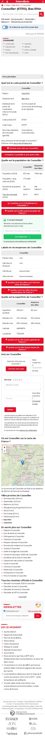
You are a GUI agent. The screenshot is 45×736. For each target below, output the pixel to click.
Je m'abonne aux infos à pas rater (23, 27)
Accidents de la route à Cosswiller (17, 558)
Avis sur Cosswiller (30, 50)
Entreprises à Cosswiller (13, 573)
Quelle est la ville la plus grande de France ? (24, 341)
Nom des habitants (11, 53)
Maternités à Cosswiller (13, 570)
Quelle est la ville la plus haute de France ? (23, 348)
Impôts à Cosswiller (12, 548)
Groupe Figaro (19, 708)
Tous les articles (19, 704)
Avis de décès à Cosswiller (14, 533)
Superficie (27, 44)
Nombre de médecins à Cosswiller (18, 545)
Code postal (9, 44)
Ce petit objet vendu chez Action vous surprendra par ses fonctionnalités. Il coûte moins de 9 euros (21, 686)
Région (8, 50)
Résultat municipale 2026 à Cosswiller (19, 583)
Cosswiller (26, 5)
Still (5, 511)
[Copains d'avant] (12, 728)
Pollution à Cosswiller (12, 539)
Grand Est (26, 93)
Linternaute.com (12, 611)
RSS (26, 704)
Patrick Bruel (9, 641)
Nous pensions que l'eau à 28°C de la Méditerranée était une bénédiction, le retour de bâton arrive (23, 659)
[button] (22, 462)
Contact (9, 704)
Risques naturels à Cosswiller (15, 542)
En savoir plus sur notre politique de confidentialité (20, 241)
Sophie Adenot (10, 632)
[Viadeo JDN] (33, 728)
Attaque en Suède (11, 647)
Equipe (20, 702)
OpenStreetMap (29, 485)
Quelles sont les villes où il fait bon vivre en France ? (24, 283)
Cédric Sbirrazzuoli (11, 644)
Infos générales (9, 77)
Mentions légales (7, 708)
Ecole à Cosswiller (11, 564)
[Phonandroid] (33, 733)
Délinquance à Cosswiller (14, 536)
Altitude (27, 47)
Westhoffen (30, 19)
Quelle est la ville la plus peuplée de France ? (23, 212)
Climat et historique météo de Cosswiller (20, 555)
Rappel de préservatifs (13, 635)
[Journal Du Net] (12, 723)
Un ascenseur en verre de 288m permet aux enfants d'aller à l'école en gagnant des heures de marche (23, 668)
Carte (26, 53)
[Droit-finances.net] (33, 723)
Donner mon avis (16, 369)
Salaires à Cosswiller (12, 530)
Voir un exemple (35, 611)
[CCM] (33, 718)
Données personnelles (10, 706)
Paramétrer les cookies (26, 706)
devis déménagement (23, 143)
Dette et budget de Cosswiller (16, 551)
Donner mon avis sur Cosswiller (23, 148)
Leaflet (13, 485)
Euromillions (9, 653)
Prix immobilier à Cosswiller (15, 576)
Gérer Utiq (38, 706)
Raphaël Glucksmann (13, 650)
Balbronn (5, 22)
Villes (8, 5)
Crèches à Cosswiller (12, 567)
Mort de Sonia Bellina (12, 638)
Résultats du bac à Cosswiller (15, 586)
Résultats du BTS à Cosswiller (16, 592)
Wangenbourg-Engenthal (21, 22)
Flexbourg (8, 517)
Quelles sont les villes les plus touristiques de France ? (23, 291)
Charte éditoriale (29, 702)
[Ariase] (12, 733)
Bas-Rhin (16, 5)
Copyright (22, 597)
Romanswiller (17, 19)
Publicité (39, 702)
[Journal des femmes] (12, 718)
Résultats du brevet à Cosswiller (17, 589)
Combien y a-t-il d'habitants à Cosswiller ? (23, 204)
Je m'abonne (21, 237)
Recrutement (33, 704)
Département (10, 47)
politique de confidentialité (28, 430)
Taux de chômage (9, 194)
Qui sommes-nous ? (10, 702)
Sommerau (8, 514)
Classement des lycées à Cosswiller (18, 561)
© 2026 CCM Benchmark (34, 708)
